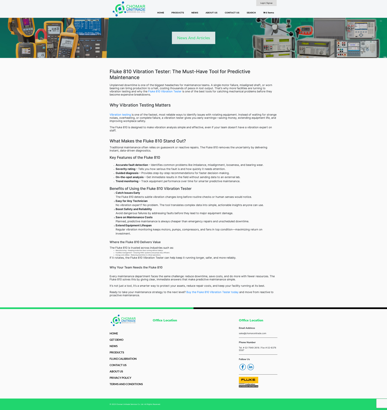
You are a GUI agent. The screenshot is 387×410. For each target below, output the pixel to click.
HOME (160, 12)
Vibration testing (120, 114)
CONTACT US (232, 12)
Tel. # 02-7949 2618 (249, 347)
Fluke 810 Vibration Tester (165, 91)
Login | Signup (266, 3)
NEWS (194, 12)
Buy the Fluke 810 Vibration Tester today (212, 292)
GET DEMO (116, 339)
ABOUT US (211, 12)
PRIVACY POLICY (120, 377)
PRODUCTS (177, 12)
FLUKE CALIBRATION (123, 358)
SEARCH (251, 12)
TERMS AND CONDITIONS (126, 384)
